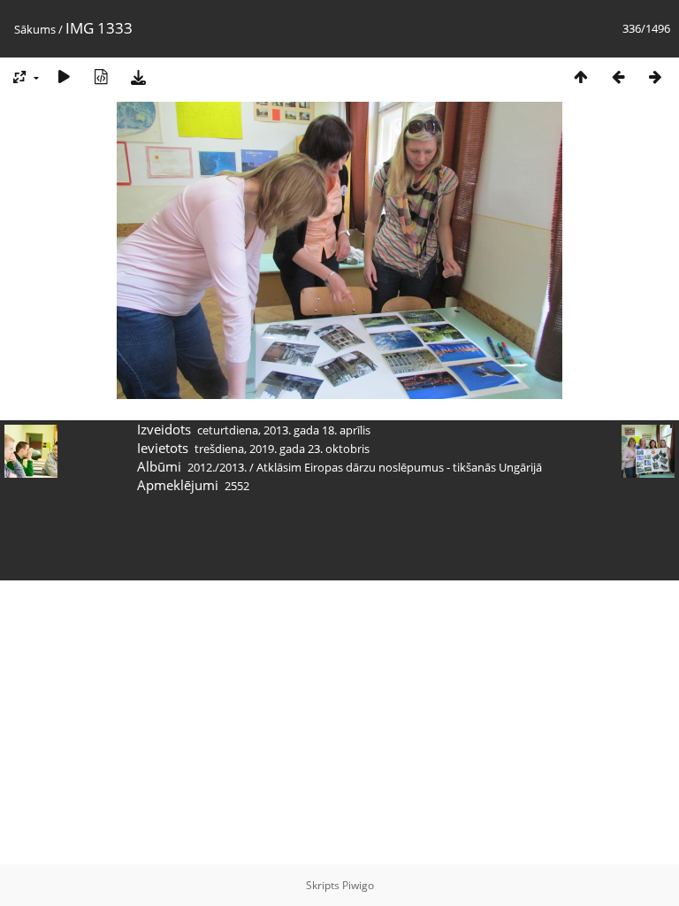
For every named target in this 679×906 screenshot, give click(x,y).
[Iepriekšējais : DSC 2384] (618, 76)
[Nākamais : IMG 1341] (655, 76)
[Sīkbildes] (580, 76)
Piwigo (358, 885)
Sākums (35, 29)
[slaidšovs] (63, 76)
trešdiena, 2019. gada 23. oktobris (282, 449)
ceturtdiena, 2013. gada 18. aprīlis (283, 430)
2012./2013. (217, 467)
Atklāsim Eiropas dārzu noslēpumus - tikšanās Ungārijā (399, 467)
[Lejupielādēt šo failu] (137, 76)
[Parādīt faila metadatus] (100, 76)
